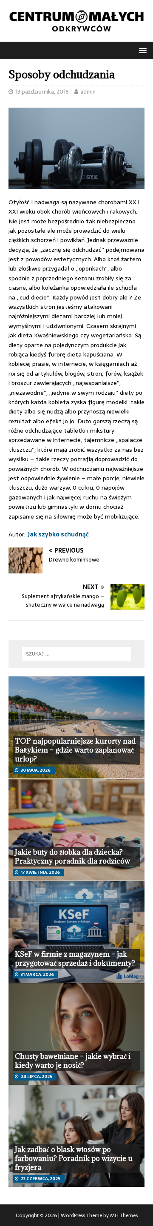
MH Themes (124, 1215)
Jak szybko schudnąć (58, 534)
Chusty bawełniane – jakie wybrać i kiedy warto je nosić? (72, 1061)
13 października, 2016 (42, 91)
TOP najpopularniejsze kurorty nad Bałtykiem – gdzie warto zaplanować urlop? (75, 750)
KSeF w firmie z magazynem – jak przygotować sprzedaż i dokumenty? (75, 958)
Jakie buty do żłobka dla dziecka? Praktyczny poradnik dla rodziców (72, 856)
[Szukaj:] (76, 654)
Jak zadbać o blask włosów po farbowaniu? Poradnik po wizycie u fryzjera (74, 1158)
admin (88, 91)
